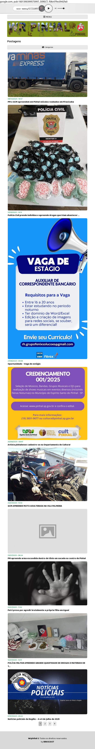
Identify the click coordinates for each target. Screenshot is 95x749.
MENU (48, 17)
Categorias (48, 47)
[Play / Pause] (48, 8)
